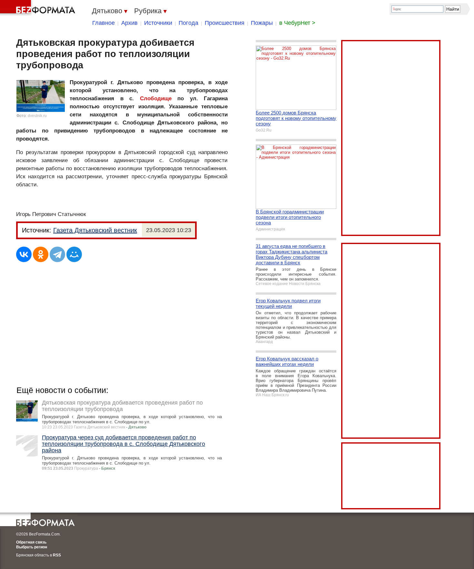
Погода (188, 23)
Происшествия (224, 23)
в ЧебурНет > (297, 23)
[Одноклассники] (40, 254)
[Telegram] (57, 254)
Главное (103, 23)
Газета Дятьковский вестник (95, 230)
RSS (57, 555)
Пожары (262, 23)
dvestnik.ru (37, 115)
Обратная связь (31, 542)
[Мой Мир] (74, 254)
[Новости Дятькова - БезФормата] (38, 8)
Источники (158, 23)
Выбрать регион (31, 547)
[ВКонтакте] (24, 254)
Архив (129, 23)
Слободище (156, 98)
